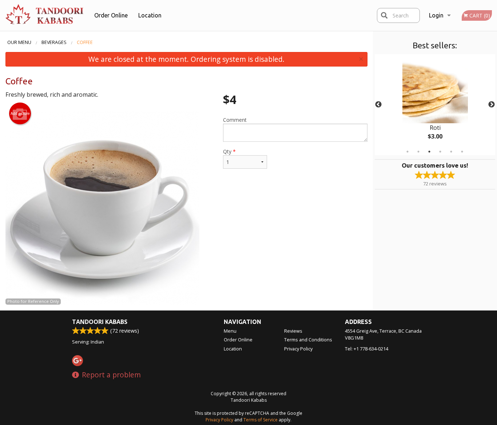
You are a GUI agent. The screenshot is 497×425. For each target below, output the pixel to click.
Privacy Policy (298, 348)
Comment (235, 119)
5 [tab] (451, 151)
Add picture (20, 113)
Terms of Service (260, 420)
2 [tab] (418, 151)
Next (491, 104)
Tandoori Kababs (99, 322)
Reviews (293, 331)
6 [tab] (462, 151)
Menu (230, 331)
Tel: (366, 348)
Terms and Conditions (308, 339)
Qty (229, 151)
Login (436, 15)
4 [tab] (440, 151)
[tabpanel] (435, 104)
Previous (378, 104)
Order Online (111, 15)
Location (150, 15)
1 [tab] (407, 151)
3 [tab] (429, 151)
